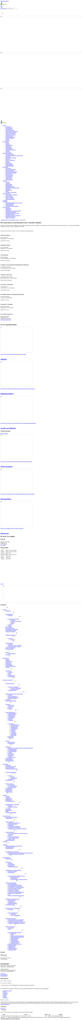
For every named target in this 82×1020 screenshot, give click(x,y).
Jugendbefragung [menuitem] (11, 716)
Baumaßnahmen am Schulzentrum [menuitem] (15, 886)
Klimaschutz (5, 167)
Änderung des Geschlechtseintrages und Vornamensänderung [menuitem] (20, 748)
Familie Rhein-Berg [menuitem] (10, 760)
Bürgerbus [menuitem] (10, 805)
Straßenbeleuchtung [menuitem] (15, 942)
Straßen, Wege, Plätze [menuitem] (10, 926)
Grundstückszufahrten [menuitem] (15, 941)
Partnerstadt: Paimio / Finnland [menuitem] (14, 646)
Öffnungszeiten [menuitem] (9, 663)
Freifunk (7, 142)
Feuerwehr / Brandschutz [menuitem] (13, 686)
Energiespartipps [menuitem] (9, 789)
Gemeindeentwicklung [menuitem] (10, 904)
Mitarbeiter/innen (9, 145)
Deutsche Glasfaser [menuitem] (12, 900)
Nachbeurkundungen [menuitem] (12, 750)
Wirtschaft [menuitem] (5, 844)
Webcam (5, 995)
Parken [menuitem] (9, 929)
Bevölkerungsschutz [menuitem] (10, 683)
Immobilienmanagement (10, 216)
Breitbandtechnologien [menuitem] (12, 903)
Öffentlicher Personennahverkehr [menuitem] (12, 804)
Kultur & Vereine (6, 193)
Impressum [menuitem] (8, 654)
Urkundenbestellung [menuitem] (12, 751)
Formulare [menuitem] (8, 660)
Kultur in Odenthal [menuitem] (10, 821)
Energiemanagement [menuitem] (10, 767)
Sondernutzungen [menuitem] (14, 940)
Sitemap (4, 996)
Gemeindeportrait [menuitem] (9, 643)
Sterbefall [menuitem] (10, 756)
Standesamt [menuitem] (8, 746)
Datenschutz (5, 993)
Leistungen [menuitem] (10, 672)
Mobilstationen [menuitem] (9, 799)
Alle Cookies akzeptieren (15, 1018)
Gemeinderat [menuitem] (8, 610)
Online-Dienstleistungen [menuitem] (10, 666)
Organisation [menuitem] (8, 662)
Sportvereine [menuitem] (10, 834)
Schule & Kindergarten (10, 160)
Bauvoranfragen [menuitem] (11, 864)
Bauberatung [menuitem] (8, 862)
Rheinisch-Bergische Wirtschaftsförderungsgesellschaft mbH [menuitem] (20, 852)
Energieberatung (9, 174)
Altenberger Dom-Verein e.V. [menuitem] (14, 822)
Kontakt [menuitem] (7, 652)
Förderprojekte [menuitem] (11, 901)
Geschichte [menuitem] (10, 644)
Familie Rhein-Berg (10, 165)
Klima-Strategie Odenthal (11, 169)
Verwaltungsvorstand (10, 130)
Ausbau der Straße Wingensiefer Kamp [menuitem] (16, 892)
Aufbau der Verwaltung (10, 133)
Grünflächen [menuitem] (10, 909)
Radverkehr (8, 189)
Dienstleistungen (9, 148)
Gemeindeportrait (9, 136)
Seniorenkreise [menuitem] (11, 743)
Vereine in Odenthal (10, 198)
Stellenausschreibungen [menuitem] (10, 647)
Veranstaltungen (9, 195)
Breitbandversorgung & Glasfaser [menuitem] (12, 899)
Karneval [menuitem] (10, 835)
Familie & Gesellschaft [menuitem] (8, 680)
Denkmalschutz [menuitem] (11, 865)
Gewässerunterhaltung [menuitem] (12, 786)
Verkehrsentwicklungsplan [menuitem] (11, 812)
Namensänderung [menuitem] (11, 757)
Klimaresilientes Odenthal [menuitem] (11, 772)
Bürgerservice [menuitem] (6, 658)
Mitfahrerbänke (9, 190)
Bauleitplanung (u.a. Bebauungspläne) (13, 210)
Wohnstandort (8, 208)
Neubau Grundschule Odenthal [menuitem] (14, 888)
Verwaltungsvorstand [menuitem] (10, 628)
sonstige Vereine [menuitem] (11, 839)
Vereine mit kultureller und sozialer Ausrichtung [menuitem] (17, 833)
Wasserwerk (8, 152)
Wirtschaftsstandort (9, 205)
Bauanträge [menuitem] (10, 863)
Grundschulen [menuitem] (11, 723)
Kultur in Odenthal (9, 197)
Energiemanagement (10, 170)
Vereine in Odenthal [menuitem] (10, 832)
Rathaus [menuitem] (5, 609)
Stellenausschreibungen (10, 137)
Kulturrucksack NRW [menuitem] (12, 824)
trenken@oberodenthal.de (6, 319)
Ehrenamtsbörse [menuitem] (9, 758)
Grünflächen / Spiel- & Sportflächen (13, 215)
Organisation (8, 146)
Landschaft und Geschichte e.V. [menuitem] (14, 827)
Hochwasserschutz (9, 175)
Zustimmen (4, 1010)
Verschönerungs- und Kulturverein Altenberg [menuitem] (17, 828)
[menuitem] (8, 609)
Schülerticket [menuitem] (10, 718)
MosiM (7, 191)
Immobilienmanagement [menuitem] (11, 918)
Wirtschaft (5, 201)
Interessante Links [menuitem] (12, 714)
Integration (8, 159)
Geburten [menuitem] (10, 752)
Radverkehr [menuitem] (8, 809)
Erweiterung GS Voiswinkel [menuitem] (14, 890)
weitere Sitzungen (4, 433)
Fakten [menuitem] (9, 674)
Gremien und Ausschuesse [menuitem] (13, 618)
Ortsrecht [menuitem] (12, 622)
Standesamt (8, 162)
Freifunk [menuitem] (7, 659)
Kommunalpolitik (9, 127)
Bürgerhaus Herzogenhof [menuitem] (13, 697)
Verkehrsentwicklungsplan (11, 192)
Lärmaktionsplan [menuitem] (9, 788)
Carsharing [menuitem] (8, 797)
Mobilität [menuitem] (5, 795)
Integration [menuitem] (8, 704)
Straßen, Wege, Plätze (10, 217)
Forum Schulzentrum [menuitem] (12, 698)
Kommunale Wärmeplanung (11, 171)
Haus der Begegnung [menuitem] (12, 696)
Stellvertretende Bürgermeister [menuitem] (12, 629)
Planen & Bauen (6, 207)
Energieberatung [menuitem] (9, 780)
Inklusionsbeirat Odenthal (11, 132)
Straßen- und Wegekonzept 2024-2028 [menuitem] (16, 895)
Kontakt (7, 139)
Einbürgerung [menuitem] (11, 753)
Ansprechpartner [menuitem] (11, 676)
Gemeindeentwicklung (10, 214)
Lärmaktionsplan (9, 176)
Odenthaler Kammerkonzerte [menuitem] (14, 826)
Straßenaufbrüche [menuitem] (14, 939)
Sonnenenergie (9, 178)
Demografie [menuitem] (8, 699)
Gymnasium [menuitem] (10, 720)
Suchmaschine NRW (7, 990)
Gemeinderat (8, 126)
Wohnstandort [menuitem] (8, 858)
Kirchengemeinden (9, 164)
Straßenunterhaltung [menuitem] (15, 938)
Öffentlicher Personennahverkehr (12, 187)
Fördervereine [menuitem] (13, 735)
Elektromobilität (9, 184)
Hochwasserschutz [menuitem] (9, 783)
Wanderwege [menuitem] (11, 927)
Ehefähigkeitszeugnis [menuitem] (12, 749)
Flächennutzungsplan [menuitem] (12, 871)
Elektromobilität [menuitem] (9, 798)
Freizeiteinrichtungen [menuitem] (12, 713)
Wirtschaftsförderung (10, 204)
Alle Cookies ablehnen (5, 1018)
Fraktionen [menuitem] (10, 615)
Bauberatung (8, 209)
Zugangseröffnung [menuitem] (12, 653)
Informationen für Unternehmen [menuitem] (12, 851)
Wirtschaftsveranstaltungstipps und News (14, 202)
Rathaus (4, 125)
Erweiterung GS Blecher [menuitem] (13, 889)
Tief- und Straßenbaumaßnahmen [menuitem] (15, 885)
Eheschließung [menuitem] (11, 754)
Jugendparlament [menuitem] (11, 715)
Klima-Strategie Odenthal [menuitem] (11, 766)
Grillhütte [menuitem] (10, 695)
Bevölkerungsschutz (10, 154)
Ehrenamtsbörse (9, 163)
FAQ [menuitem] (9, 894)
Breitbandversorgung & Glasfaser (12, 213)
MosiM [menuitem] (7, 811)
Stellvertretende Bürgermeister (12, 131)
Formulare (8, 144)
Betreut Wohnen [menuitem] (11, 742)
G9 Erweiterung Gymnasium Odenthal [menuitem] (16, 887)
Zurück (2, 583)
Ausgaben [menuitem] (10, 638)
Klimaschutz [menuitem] (5, 764)
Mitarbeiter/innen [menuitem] (9, 661)
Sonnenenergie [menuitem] (9, 790)
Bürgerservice (6, 141)
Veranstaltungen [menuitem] (14, 778)
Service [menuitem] (9, 673)
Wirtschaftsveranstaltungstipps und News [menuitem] (14, 846)
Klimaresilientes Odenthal (11, 172)
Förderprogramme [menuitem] (9, 791)
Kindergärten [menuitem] (13, 734)
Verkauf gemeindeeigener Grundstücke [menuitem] (16, 919)
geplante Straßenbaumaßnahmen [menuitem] (15, 932)
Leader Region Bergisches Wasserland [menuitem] (16, 854)
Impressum (8, 140)
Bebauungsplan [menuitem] (11, 872)
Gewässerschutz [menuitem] (11, 784)
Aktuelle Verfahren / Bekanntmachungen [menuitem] (16, 876)
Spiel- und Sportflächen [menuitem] (13, 912)
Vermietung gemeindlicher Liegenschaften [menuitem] (14, 693)
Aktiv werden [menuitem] (11, 706)
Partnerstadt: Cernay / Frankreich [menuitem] (15, 645)
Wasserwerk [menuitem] (8, 670)
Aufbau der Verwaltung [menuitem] (10, 631)
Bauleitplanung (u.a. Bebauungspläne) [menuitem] (13, 870)
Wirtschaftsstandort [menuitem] (9, 848)
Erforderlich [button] (3, 1008)
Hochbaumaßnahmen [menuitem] (12, 884)
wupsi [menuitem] (9, 808)
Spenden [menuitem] (10, 707)
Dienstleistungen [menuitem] (9, 665)
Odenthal (3, 220)
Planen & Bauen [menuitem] (6, 857)
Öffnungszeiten (9, 147)
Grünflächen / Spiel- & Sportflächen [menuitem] (13, 908)
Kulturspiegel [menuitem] (11, 825)
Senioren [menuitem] (7, 741)
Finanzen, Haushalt (9, 138)
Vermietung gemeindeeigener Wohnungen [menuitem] (16, 922)
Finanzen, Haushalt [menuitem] (9, 648)
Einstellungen (3, 1006)
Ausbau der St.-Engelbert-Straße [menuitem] (14, 893)
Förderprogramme (9, 179)
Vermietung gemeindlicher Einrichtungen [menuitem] (16, 923)
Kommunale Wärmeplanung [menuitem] (11, 768)
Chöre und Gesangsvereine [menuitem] (13, 836)
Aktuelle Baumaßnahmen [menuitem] (11, 882)
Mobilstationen (9, 185)
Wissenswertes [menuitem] (11, 705)
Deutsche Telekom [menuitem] (12, 902)
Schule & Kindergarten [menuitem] (10, 712)
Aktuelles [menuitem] (7, 796)
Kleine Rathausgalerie (10, 199)
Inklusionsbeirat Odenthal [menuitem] (11, 630)
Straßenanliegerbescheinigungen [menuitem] (17, 937)
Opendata (8, 150)
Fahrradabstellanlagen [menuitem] (10, 801)
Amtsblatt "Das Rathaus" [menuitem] (11, 635)
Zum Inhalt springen (5, 1)
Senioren (7, 161)
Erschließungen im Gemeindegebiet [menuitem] (15, 920)
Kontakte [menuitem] (10, 775)
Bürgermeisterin (9, 129)
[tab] (41, 1008)
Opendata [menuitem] (8, 667)
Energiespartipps (9, 177)
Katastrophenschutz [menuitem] (15, 689)
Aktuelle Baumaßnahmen (11, 212)
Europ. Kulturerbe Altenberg (11, 194)
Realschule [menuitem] (10, 719)
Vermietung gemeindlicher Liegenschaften (14, 155)
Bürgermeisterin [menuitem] (9, 627)
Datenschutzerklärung (5, 1004)
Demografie (8, 156)
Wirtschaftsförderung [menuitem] (10, 847)
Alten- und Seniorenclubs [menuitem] (13, 837)
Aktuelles (7, 182)
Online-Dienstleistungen (10, 149)
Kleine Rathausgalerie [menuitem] (10, 840)
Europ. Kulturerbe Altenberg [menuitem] (11, 817)
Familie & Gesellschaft (7, 153)
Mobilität (5, 180)
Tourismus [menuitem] (5, 841)
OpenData (5, 994)
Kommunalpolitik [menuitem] (9, 614)
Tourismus (5, 200)
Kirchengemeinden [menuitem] (9, 759)
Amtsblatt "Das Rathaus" (11, 134)
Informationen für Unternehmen (12, 206)
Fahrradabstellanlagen (10, 186)
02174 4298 (3, 545)
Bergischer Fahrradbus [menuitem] (12, 806)
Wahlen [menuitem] (12, 623)
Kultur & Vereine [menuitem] (6, 816)
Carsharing (8, 183)
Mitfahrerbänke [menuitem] (9, 810)
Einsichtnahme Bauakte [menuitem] (13, 866)
